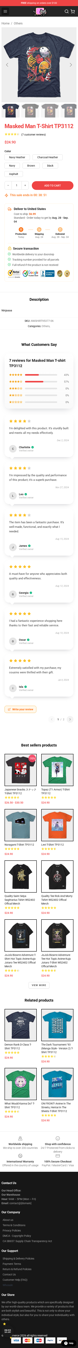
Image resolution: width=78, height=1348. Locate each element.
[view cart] (72, 11)
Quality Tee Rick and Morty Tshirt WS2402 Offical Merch (57, 899)
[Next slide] (71, 65)
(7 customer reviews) (33, 134)
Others (18, 23)
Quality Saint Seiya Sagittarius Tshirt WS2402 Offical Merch (20, 899)
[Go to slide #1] (11, 110)
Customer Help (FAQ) (15, 1279)
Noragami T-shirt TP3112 (19, 844)
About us (8, 1219)
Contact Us (9, 1274)
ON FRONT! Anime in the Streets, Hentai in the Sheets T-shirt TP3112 (56, 1107)
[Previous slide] (7, 65)
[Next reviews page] (70, 719)
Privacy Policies (12, 1230)
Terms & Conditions (14, 1225)
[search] (66, 11)
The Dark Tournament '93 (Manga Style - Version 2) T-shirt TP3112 (57, 1048)
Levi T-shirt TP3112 (52, 844)
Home (5, 23)
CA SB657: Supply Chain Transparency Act (27, 1241)
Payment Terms (12, 1263)
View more (39, 985)
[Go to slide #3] (50, 110)
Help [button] (71, 1343)
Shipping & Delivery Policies (18, 1258)
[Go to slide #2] (30, 110)
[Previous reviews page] (51, 719)
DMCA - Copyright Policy (17, 1235)
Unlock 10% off (7, 1331)
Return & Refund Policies (17, 1269)
